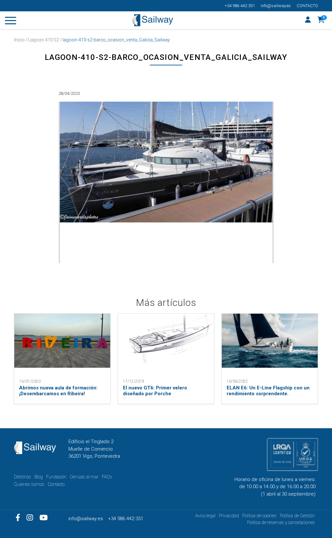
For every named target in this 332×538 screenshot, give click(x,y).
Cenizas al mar (84, 476)
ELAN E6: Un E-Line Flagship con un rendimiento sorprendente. (268, 391)
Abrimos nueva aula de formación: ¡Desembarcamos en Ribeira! (58, 391)
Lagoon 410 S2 (43, 39)
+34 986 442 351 (240, 5)
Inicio (19, 39)
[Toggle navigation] (10, 22)
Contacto (307, 5)
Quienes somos (29, 484)
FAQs (107, 476)
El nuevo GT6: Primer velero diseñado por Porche (155, 391)
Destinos (22, 476)
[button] (321, 20)
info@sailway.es (276, 5)
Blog (38, 476)
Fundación (56, 476)
